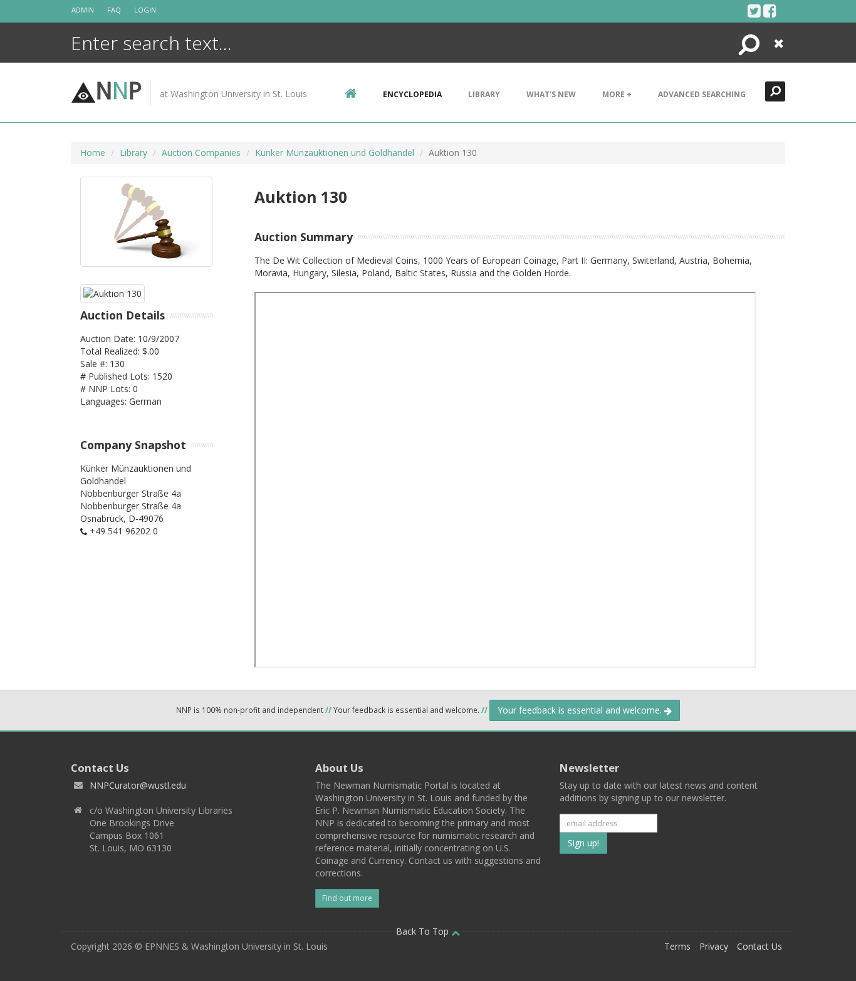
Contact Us (759, 946)
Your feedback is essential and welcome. (581, 710)
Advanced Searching (702, 94)
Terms (677, 946)
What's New (551, 94)
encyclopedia (412, 94)
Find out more (347, 898)
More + (617, 94)
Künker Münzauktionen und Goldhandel (334, 152)
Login (145, 9)
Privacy (713, 946)
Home (92, 152)
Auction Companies (201, 152)
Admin (82, 9)
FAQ (114, 9)
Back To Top (423, 931)
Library (484, 94)
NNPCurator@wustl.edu (138, 785)
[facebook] (769, 10)
